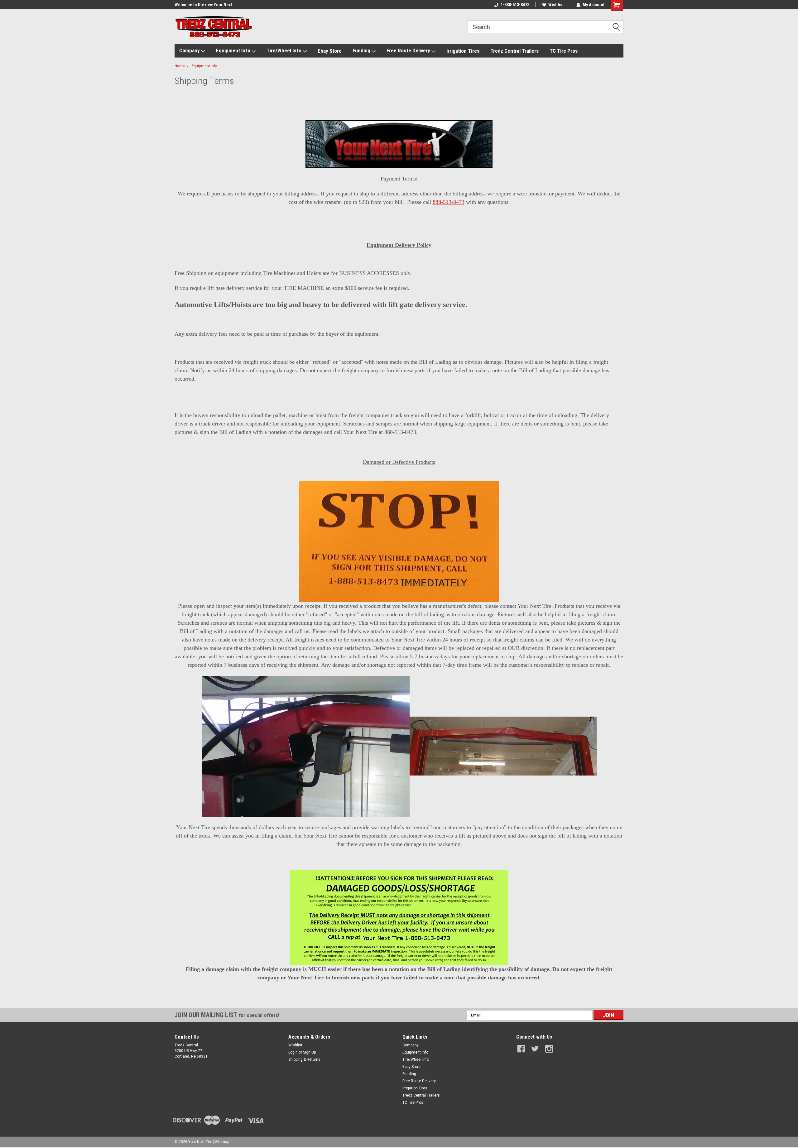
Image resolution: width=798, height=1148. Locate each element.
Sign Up (309, 1052)
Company (190, 50)
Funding (362, 50)
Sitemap (222, 1142)
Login (293, 1052)
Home (180, 66)
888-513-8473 (448, 202)
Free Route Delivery (409, 50)
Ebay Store (330, 51)
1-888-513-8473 (515, 4)
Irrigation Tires (462, 51)
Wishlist (556, 4)
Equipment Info (234, 50)
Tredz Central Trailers (514, 51)
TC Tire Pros (564, 51)
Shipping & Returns (304, 1059)
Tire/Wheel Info (285, 50)
